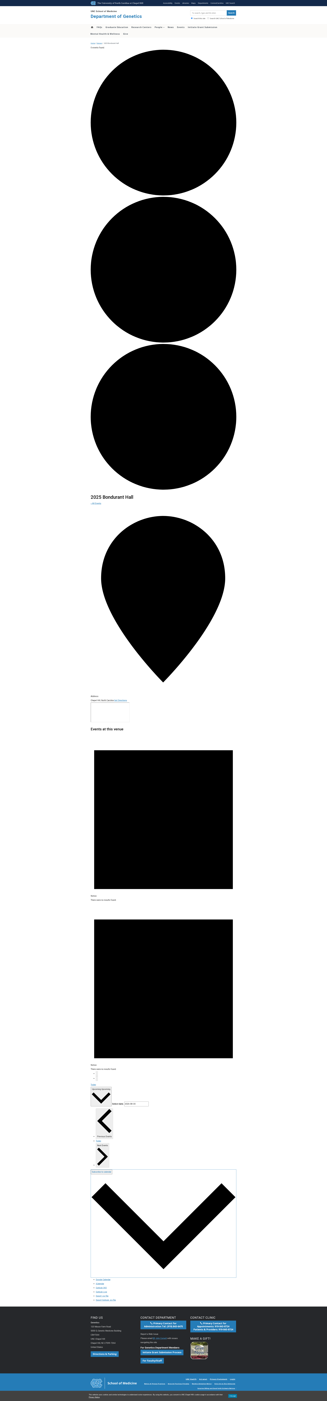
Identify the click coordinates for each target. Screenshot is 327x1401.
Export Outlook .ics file (106, 1300)
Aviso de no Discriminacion (224, 1384)
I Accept (233, 1396)
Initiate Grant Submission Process (162, 1352)
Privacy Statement (218, 1379)
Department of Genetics (116, 16)
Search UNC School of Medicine (221, 18)
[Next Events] (97, 1078)
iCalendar (100, 1284)
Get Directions (120, 700)
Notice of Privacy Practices (154, 1384)
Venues (99, 43)
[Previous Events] (97, 1073)
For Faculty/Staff (152, 1360)
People (159, 27)
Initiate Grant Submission (202, 27)
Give (125, 33)
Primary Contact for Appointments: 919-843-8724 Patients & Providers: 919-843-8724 (213, 1326)
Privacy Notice (94, 1397)
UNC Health (191, 1379)
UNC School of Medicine (104, 11)
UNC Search (230, 3)
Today (93, 1085)
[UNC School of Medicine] (114, 1383)
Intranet (203, 1379)
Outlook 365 (101, 1288)
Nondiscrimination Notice (202, 1384)
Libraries (185, 3)
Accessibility (167, 3)
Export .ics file (102, 1296)
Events (177, 3)
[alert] (163, 817)
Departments (203, 3)
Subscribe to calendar (101, 1172)
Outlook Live (101, 1292)
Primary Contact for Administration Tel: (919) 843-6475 (163, 1325)
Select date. (118, 1104)
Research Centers (141, 27)
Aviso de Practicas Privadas (178, 1384)
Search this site (199, 18)
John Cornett (161, 1338)
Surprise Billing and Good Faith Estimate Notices (216, 1388)
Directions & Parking (105, 1353)
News (171, 27)
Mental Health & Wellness (105, 33)
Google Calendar (103, 1279)
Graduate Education (117, 27)
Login (232, 1379)
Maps (193, 3)
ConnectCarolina (217, 3)
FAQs (99, 27)
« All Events (96, 503)
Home (92, 27)
